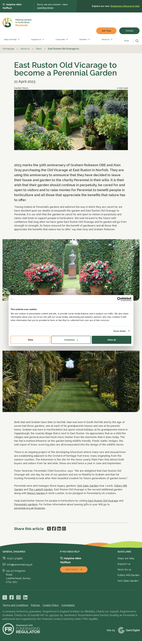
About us (106, 39)
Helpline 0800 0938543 (12, 6)
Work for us (124, 569)
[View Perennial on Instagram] (18, 597)
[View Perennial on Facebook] (11, 597)
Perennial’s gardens (26, 504)
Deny (30, 340)
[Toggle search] (138, 40)
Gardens (83, 39)
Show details (119, 331)
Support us (36, 39)
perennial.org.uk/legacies (29, 508)
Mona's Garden (36, 493)
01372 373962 (15, 558)
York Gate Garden (87, 485)
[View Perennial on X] (4, 597)
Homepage (8, 48)
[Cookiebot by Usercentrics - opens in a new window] (119, 299)
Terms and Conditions (15, 605)
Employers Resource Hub (125, 6)
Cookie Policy (51, 605)
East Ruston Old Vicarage (103, 500)
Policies (35, 605)
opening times (45, 8)
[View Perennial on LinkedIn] (25, 597)
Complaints (68, 605)
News (39, 48)
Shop (126, 40)
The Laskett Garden (41, 489)
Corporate (60, 39)
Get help (106, 30)
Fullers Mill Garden (128, 575)
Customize (69, 340)
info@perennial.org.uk (19, 564)
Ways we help (10, 39)
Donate (129, 30)
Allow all (111, 340)
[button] (18, 39)
